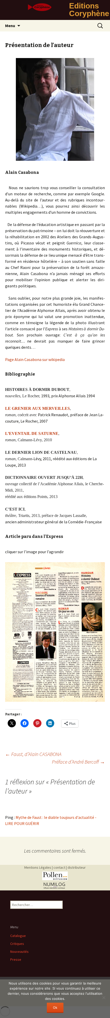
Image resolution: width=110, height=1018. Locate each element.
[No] (103, 997)
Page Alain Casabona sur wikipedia (35, 359)
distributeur (77, 867)
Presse (15, 959)
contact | (60, 867)
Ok (55, 1007)
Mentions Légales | (38, 867)
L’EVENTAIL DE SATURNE (31, 433)
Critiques (17, 943)
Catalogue (18, 935)
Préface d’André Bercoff (78, 762)
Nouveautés (19, 951)
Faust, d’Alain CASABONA (33, 754)
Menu (10, 25)
